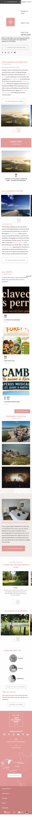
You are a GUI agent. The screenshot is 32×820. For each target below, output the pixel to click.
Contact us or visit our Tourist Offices (16, 686)
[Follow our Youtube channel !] (18, 735)
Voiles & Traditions (18, 242)
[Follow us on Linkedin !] (27, 735)
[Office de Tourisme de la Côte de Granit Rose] (10, 21)
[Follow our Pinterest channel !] (23, 735)
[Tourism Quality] (14, 812)
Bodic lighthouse (15, 79)
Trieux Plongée (13, 233)
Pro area (4, 798)
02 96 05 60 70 (16, 747)
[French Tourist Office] (20, 812)
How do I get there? (14, 775)
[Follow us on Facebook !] (9, 735)
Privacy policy (5, 793)
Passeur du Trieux (7, 247)
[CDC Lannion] (7, 812)
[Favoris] (23, 35)
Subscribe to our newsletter (16, 704)
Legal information (6, 788)
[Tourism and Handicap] (26, 812)
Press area (5, 808)
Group (4, 803)
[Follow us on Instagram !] (4, 735)
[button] (25, 34)
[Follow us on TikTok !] (13, 735)
